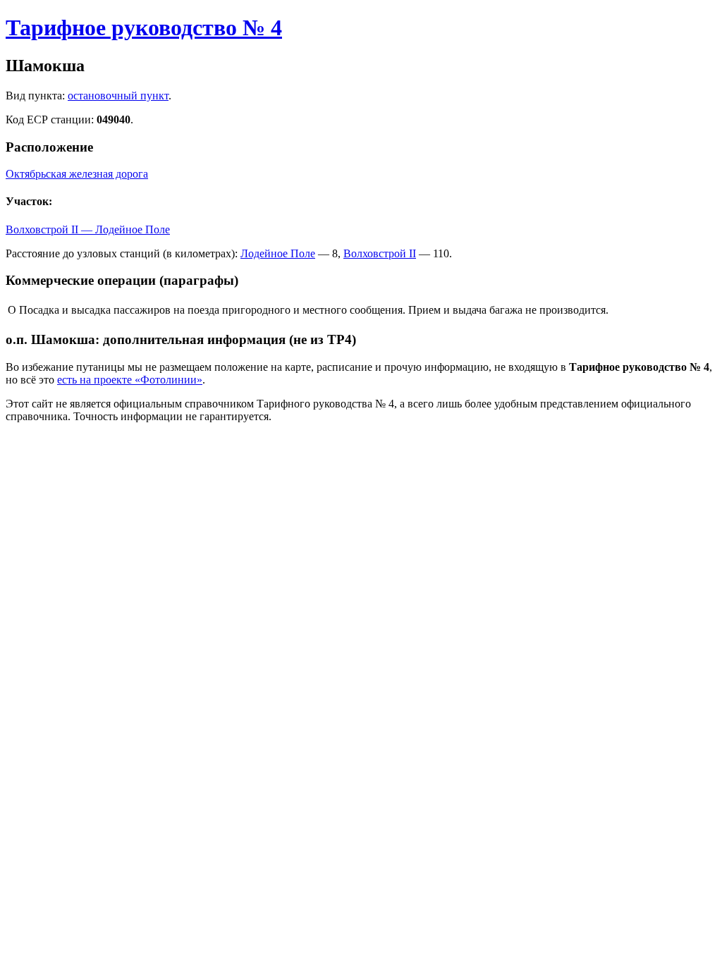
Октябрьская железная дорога (77, 174)
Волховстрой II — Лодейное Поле (88, 229)
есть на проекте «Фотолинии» (129, 380)
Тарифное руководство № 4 (144, 27)
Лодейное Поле (277, 253)
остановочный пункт (118, 96)
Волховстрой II (379, 253)
